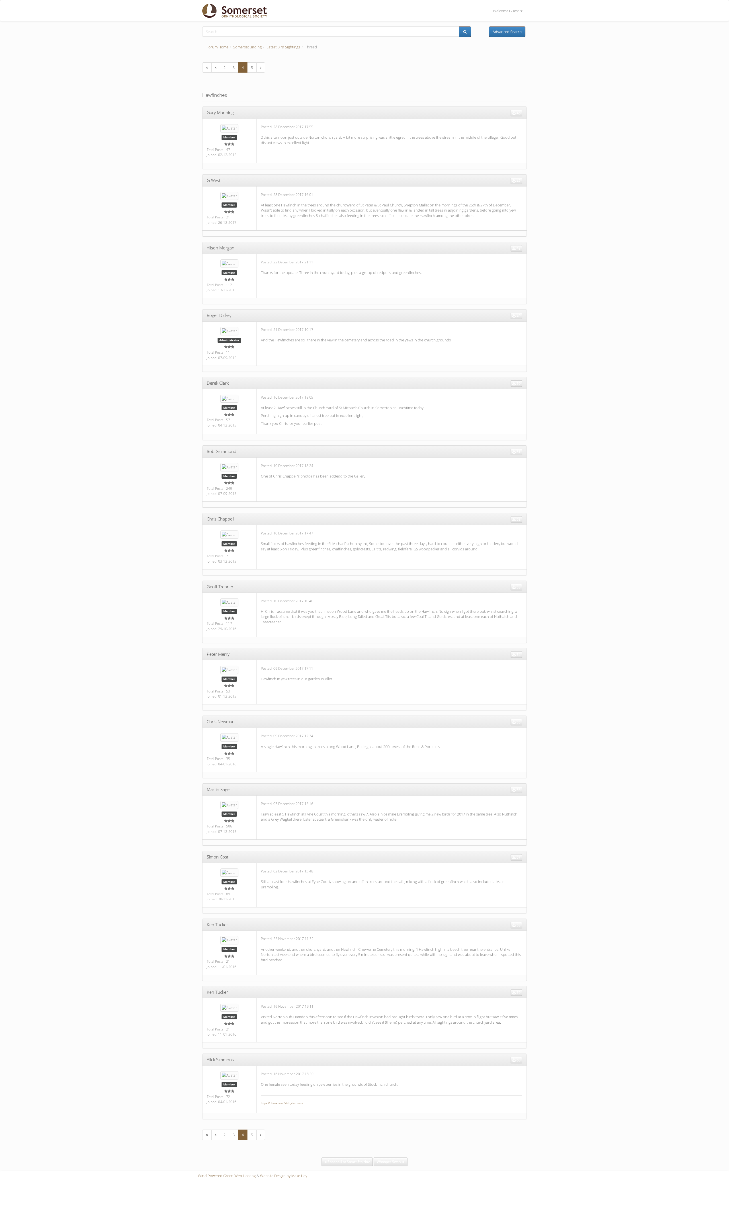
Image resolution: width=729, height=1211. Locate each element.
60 (518, 1060)
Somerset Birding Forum (232, 11)
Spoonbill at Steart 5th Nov (348, 1161)
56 (518, 789)
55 (518, 722)
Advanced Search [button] (507, 31)
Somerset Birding (247, 47)
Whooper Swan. (389, 1161)
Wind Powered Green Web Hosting (227, 1175)
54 (518, 654)
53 (518, 587)
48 (518, 248)
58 (518, 925)
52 (518, 519)
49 (518, 315)
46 (518, 112)
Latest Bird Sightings (283, 47)
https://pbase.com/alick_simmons (282, 1103)
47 (518, 180)
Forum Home (217, 47)
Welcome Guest (506, 10)
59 (518, 992)
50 (518, 383)
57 (518, 857)
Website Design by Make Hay (283, 1175)
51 (518, 451)
